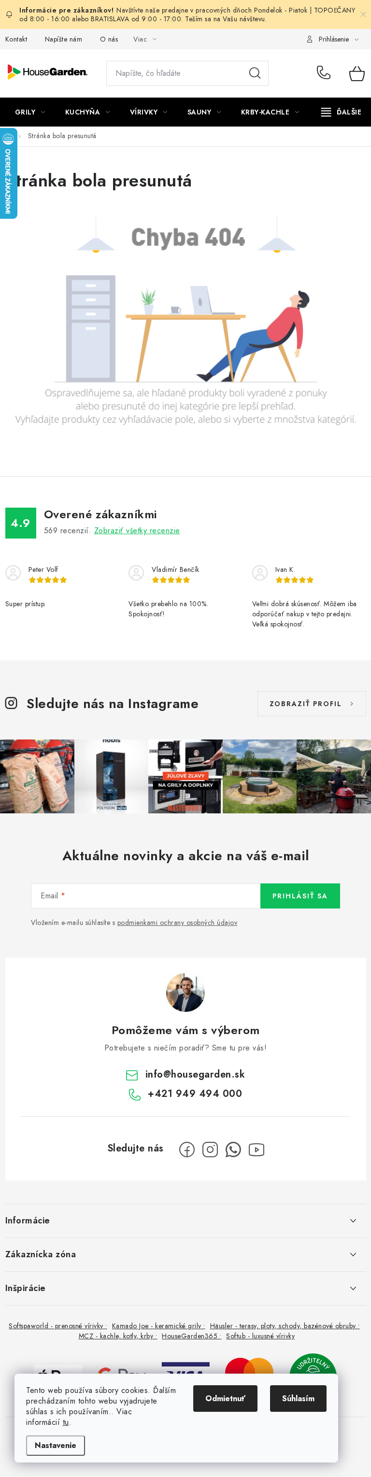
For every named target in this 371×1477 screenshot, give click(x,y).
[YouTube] (256, 1149)
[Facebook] (187, 1149)
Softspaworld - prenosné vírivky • (58, 1326)
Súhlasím (298, 1398)
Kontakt (16, 39)
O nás (109, 39)
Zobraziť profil (306, 704)
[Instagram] (210, 1149)
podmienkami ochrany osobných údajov (177, 922)
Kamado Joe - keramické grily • (158, 1326)
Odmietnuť (225, 1398)
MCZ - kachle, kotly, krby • (118, 1336)
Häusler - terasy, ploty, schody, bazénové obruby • (285, 1326)
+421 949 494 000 (326, 73)
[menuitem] (30, 112)
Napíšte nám (64, 39)
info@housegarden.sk (195, 1074)
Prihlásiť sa (300, 896)
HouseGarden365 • (191, 1336)
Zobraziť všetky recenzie (137, 530)
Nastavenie (55, 1445)
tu (66, 1422)
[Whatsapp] (233, 1149)
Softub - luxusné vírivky (260, 1336)
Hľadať (255, 73)
